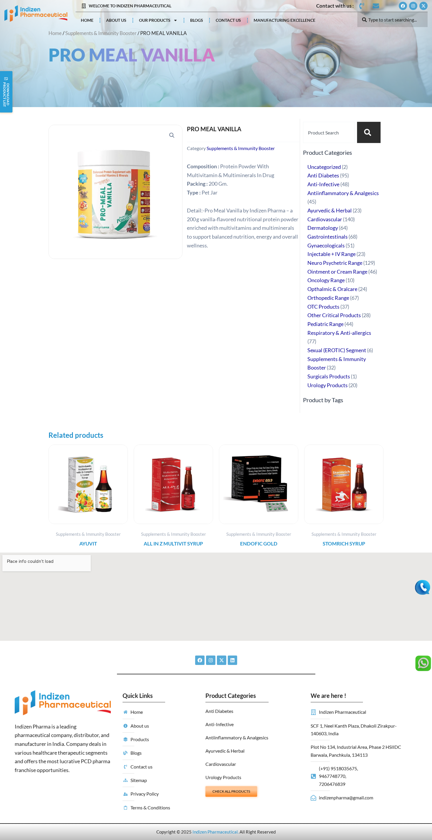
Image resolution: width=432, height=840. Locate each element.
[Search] (369, 132)
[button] (172, 135)
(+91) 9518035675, (338, 768)
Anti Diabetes (219, 711)
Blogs (196, 20)
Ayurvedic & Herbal (225, 750)
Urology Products (223, 777)
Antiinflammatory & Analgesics (236, 737)
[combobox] (392, 19)
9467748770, (332, 776)
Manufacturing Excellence (284, 20)
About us (116, 20)
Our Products (154, 20)
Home (87, 20)
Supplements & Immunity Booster (101, 33)
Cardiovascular (220, 764)
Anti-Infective (219, 724)
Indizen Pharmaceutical (215, 831)
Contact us (228, 20)
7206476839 (332, 784)
